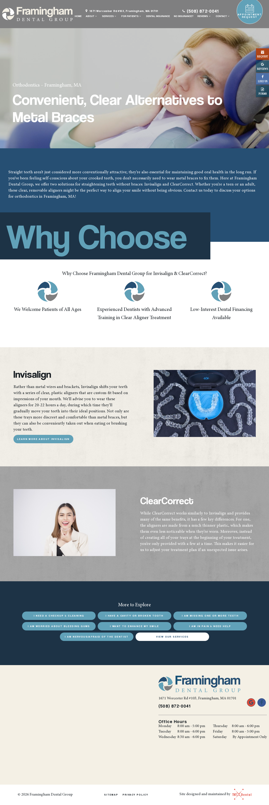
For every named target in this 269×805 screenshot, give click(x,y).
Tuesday (164, 732)
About (90, 16)
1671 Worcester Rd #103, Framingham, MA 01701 (124, 11)
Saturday (220, 737)
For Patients (129, 16)
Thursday (220, 726)
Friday (218, 732)
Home (78, 16)
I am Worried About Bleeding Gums (59, 626)
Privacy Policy (135, 794)
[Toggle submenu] (96, 16)
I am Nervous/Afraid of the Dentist (97, 636)
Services (108, 16)
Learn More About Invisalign (43, 439)
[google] (251, 702)
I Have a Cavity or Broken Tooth (134, 615)
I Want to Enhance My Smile (134, 626)
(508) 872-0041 (203, 11)
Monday (164, 726)
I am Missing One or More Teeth (210, 615)
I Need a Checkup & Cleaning (59, 615)
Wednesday (167, 737)
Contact (221, 16)
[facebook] (261, 702)
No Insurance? (183, 16)
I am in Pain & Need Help (210, 626)
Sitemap (111, 794)
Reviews (202, 16)
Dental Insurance (158, 16)
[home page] (37, 14)
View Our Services (172, 636)
